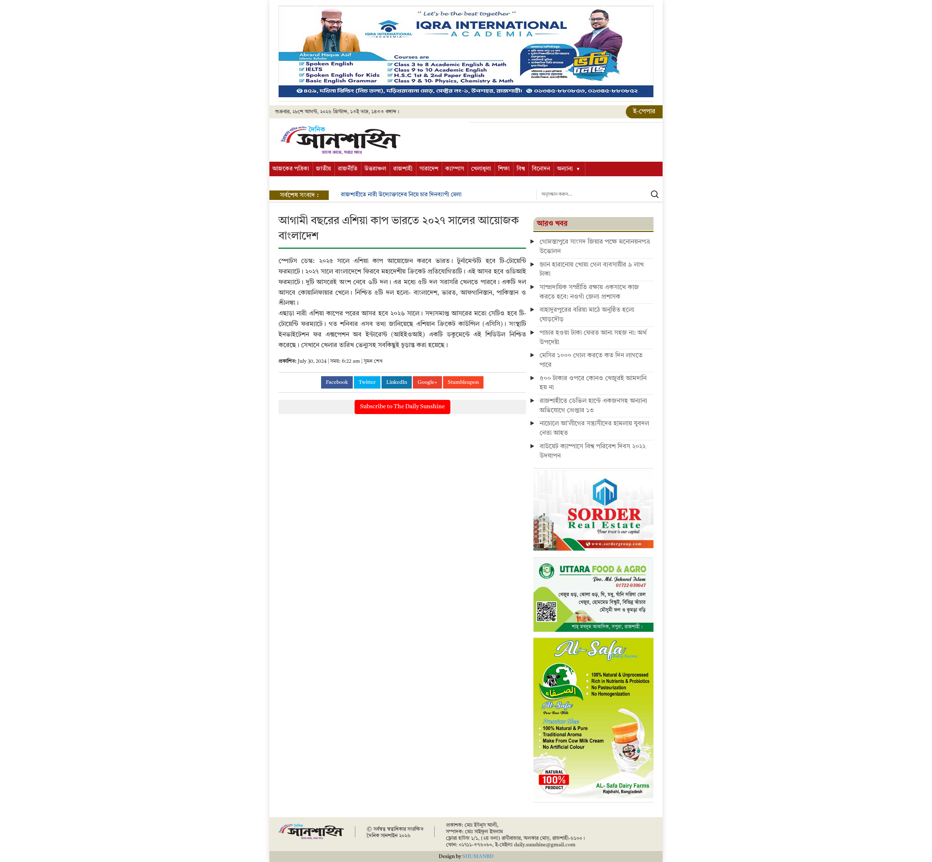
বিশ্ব (521, 169)
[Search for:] (599, 194)
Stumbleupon (463, 382)
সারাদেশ (428, 169)
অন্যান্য (565, 169)
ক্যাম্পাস (454, 169)
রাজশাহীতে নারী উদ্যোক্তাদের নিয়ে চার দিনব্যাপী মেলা (401, 195)
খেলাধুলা (481, 169)
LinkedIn (396, 382)
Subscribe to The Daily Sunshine (402, 407)
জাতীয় (323, 169)
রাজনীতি (348, 169)
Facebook (337, 382)
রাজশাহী (402, 169)
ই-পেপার (644, 111)
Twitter (367, 382)
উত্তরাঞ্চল (375, 169)
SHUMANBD (478, 856)
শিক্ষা (504, 169)
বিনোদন (541, 169)
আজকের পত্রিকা (290, 169)
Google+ (427, 382)
